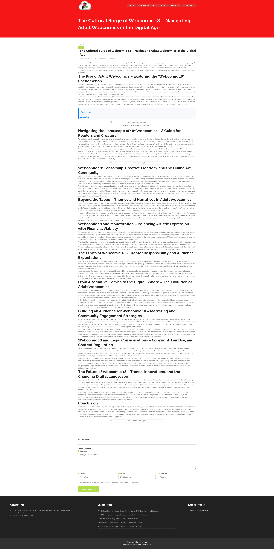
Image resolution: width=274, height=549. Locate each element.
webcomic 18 (108, 63)
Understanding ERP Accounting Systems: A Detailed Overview (120, 526)
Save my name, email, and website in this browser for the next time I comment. (109, 483)
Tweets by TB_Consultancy (198, 510)
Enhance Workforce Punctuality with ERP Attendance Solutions (120, 523)
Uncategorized (101, 58)
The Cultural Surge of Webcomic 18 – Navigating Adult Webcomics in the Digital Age (128, 511)
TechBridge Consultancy (142, 544)
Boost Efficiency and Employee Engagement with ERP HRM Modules (122, 515)
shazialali (87, 58)
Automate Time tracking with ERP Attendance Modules (118, 519)
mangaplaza (84, 117)
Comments (114, 58)
